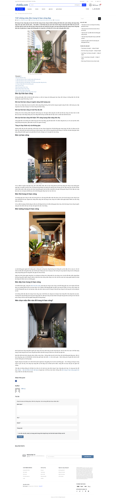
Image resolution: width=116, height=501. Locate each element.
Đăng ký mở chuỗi (62, 472)
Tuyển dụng (43, 472)
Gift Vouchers (61, 476)
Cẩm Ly (19, 20)
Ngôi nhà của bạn (62, 474)
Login (24, 478)
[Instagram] (100, 1)
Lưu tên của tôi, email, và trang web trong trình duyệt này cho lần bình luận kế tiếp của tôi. (41, 433)
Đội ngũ (42, 470)
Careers (42, 478)
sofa (50, 357)
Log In (92, 1)
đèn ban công (35, 20)
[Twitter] (98, 1)
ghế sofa (51, 9)
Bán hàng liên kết (62, 470)
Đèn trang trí (25, 20)
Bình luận (20, 404)
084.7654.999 (97, 9)
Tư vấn (87, 9)
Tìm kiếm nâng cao (26, 476)
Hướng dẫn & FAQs (26, 470)
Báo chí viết (43, 474)
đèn (31, 20)
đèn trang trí (40, 20)
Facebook (16, 381)
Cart (87, 1)
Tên (18, 417)
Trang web (19, 428)
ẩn (21, 76)
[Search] (84, 5)
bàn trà (43, 9)
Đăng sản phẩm (43, 476)
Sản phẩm (30, 9)
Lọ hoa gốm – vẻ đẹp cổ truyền (92, 48)
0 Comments (57, 20)
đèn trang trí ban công (47, 20)
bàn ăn (36, 9)
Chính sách (25, 474)
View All (40, 486)
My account (82, 1)
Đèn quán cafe (30, 486)
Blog (16, 13)
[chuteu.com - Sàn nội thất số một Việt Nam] (22, 5)
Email (19, 423)
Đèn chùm (36, 486)
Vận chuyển (25, 472)
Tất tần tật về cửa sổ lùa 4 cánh (92, 61)
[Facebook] (96, 1)
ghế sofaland (59, 9)
